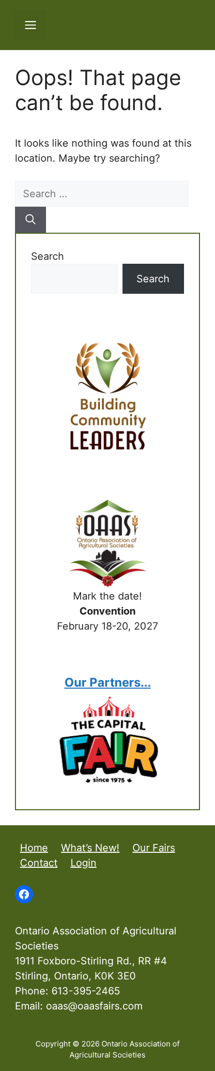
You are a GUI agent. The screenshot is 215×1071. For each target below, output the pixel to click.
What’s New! (90, 848)
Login (83, 863)
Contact (39, 863)
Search (47, 256)
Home (34, 848)
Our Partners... (107, 682)
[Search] (30, 220)
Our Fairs (153, 848)
